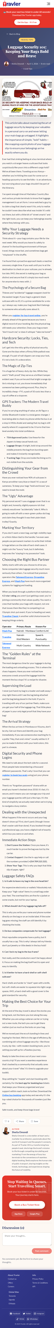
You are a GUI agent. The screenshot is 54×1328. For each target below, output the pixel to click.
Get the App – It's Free (27, 22)
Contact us (12, 1279)
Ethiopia (12, 1303)
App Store (18, 1214)
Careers (11, 1286)
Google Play (35, 1214)
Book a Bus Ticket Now (27, 1204)
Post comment (41, 1251)
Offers (10, 1283)
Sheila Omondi (17, 64)
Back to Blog (14, 34)
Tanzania (12, 1296)
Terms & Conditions (40, 1283)
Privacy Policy (37, 1279)
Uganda (12, 1300)
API (33, 1286)
